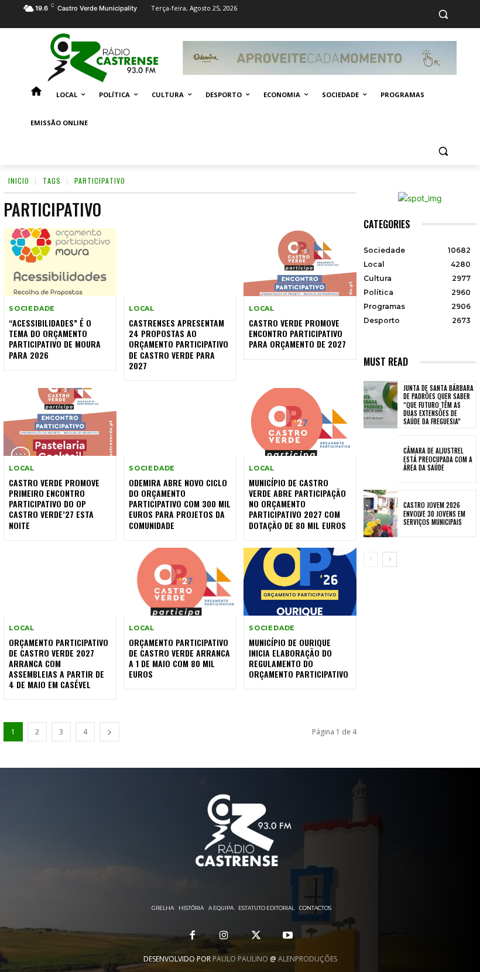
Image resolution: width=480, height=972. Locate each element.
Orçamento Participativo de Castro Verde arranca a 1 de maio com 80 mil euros (179, 658)
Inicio (18, 181)
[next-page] (109, 731)
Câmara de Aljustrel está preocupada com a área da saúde (437, 459)
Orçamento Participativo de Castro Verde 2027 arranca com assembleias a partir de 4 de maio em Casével (58, 663)
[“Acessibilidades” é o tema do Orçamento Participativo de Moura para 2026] (60, 262)
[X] (256, 936)
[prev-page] (371, 559)
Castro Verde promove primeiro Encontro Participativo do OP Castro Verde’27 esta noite (54, 503)
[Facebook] (192, 936)
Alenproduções (307, 959)
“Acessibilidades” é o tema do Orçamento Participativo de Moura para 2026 (55, 339)
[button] (443, 14)
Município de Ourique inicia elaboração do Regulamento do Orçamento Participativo (298, 658)
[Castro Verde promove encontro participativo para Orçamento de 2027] (300, 262)
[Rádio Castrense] (103, 58)
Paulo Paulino (240, 959)
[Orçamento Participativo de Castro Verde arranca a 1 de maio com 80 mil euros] (180, 582)
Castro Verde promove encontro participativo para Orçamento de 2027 (297, 333)
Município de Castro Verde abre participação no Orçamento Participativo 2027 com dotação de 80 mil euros (297, 503)
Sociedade (32, 308)
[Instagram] (224, 936)
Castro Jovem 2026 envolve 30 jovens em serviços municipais (434, 513)
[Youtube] (287, 936)
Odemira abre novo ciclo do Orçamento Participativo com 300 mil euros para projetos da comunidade (180, 503)
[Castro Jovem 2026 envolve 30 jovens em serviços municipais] (380, 513)
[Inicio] (36, 95)
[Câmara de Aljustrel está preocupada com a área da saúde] (380, 459)
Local (142, 308)
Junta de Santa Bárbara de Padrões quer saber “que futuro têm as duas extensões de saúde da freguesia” (438, 404)
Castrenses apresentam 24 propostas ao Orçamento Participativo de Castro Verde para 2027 (178, 344)
